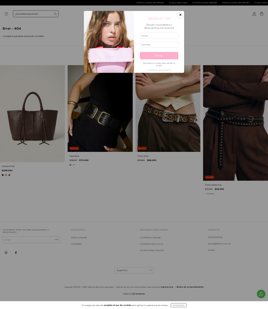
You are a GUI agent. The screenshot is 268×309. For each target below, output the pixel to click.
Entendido (178, 305)
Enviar (159, 55)
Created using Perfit (159, 70)
